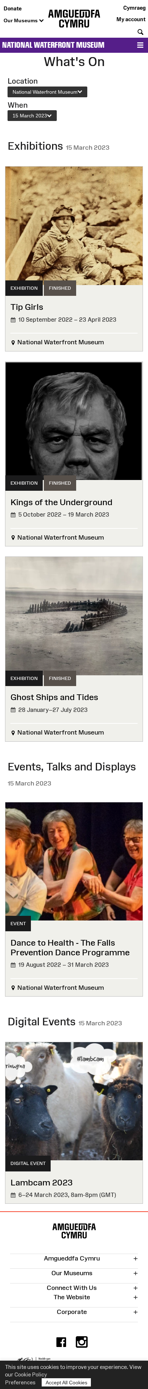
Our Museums (21, 20)
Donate (13, 8)
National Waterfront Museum (53, 45)
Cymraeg (134, 8)
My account (130, 19)
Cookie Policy (30, 1374)
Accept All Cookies (66, 1382)
